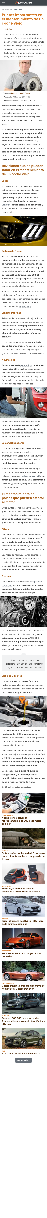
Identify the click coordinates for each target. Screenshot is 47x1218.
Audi (3, 1051)
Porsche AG (6, 951)
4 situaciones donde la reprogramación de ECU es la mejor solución (21, 820)
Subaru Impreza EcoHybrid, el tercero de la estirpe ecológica (23, 922)
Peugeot (5, 1016)
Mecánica (5, 9)
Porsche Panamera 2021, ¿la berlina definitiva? (21, 955)
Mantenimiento (16, 9)
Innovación (6, 886)
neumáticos (26, 365)
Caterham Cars (8, 983)
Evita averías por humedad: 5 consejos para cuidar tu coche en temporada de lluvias (23, 856)
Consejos (6, 851)
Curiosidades (7, 815)
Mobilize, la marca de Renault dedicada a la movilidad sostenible (21, 890)
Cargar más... (23, 1060)
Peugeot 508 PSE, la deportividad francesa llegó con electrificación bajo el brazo (23, 1021)
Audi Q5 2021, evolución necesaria (21, 1053)
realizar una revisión (31, 476)
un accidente (25, 306)
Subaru (5, 918)
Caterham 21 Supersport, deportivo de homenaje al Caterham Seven (23, 987)
